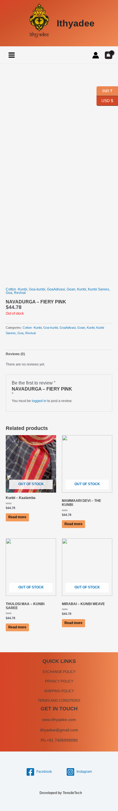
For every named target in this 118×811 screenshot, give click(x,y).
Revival (20, 293)
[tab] (59, 354)
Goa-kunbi (37, 289)
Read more (17, 517)
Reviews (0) (15, 354)
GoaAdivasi (56, 289)
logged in (39, 401)
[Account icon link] (95, 55)
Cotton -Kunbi (16, 289)
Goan (71, 289)
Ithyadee (76, 23)
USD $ (107, 100)
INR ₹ (105, 90)
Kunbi (81, 289)
